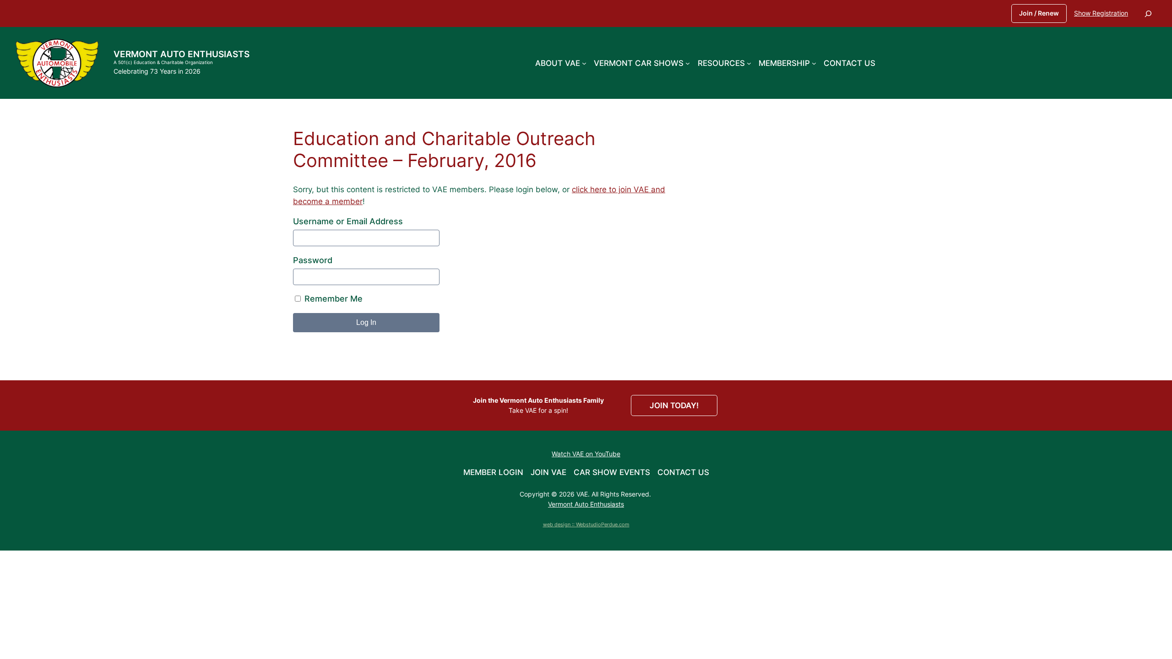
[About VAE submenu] (584, 62)
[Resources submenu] (749, 62)
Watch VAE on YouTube (586, 454)
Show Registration (1101, 13)
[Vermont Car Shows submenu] (687, 62)
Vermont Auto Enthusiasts (182, 54)
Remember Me (332, 298)
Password (312, 260)
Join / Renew (1039, 13)
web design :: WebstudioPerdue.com (586, 524)
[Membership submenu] (814, 62)
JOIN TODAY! (674, 405)
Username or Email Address (348, 221)
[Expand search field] (1148, 13)
